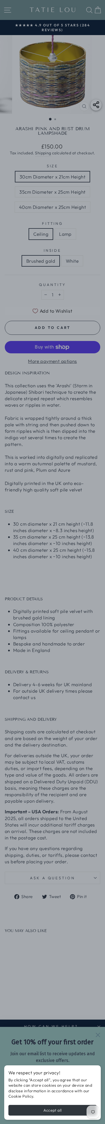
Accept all (52, 1110)
